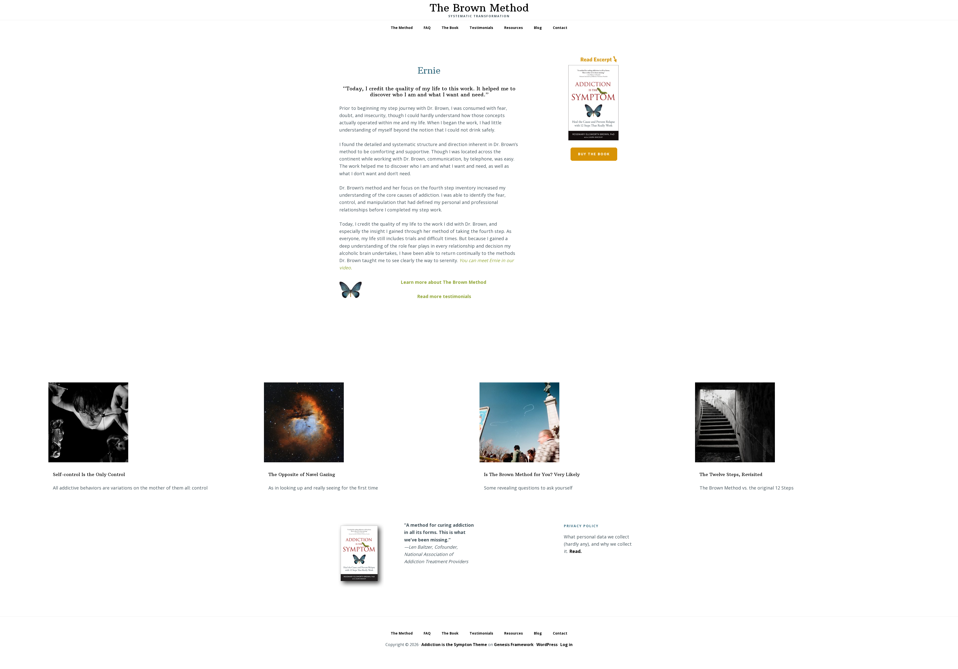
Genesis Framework (514, 644)
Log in (566, 644)
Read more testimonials (444, 296)
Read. (575, 551)
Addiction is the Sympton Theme (454, 644)
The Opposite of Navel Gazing (301, 474)
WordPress (547, 644)
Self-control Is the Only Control (89, 474)
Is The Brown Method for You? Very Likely (532, 474)
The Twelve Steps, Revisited (731, 474)
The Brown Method (479, 7)
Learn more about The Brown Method (443, 282)
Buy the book (594, 154)
